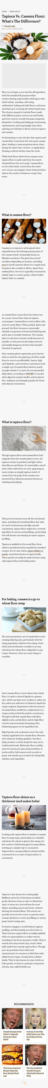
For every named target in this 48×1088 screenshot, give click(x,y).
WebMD (29, 373)
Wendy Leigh (9, 26)
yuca (4, 264)
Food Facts (15, 11)
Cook (4, 11)
